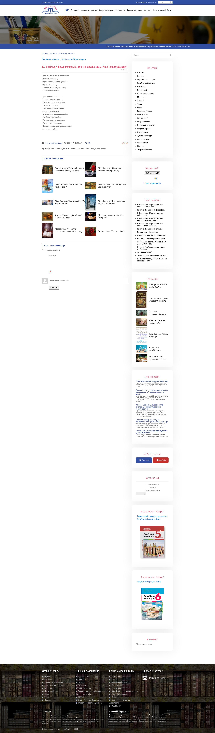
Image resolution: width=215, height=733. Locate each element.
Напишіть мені (157, 678)
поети (103, 149)
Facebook (145, 460)
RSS (146, 2)
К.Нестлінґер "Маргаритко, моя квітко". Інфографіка (150, 206)
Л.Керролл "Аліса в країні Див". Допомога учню (158, 287)
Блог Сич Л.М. (117, 685)
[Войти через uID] (50, 258)
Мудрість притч (79, 59)
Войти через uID (152, 173)
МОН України (83, 676)
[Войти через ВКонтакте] (50, 262)
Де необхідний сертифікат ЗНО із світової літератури (158, 359)
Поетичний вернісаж (67, 53)
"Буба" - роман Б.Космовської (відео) (153, 256)
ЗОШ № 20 (116, 706)
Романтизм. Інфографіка (147, 232)
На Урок (115, 679)
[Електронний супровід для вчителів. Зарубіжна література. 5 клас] (152, 542)
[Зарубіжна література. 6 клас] (152, 604)
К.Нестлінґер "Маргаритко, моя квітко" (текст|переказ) (150, 225)
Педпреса (82, 685)
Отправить (54, 287)
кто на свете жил (77, 149)
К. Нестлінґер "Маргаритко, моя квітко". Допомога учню (150, 219)
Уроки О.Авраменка (120, 694)
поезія (47, 149)
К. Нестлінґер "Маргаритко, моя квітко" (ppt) (150, 214)
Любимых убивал (92, 149)
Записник (50, 2)
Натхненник (116, 688)
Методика (74, 10)
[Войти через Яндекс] (50, 268)
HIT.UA (138, 493)
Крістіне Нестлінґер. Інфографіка (151, 210)
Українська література (89, 10)
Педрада (81, 682)
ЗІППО (81, 697)
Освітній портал (84, 688)
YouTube (162, 460)
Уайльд (66, 149)
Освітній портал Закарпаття (89, 700)
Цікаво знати (66, 59)
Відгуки (169, 10)
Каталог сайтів (159, 10)
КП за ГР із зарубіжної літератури (151, 235)
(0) (89, 143)
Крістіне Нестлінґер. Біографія (149, 229)
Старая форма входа (152, 183)
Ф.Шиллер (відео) (144, 252)
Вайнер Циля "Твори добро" (111, 231)
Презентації (131, 10)
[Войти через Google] (50, 272)
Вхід (62, 2)
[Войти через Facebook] (50, 265)
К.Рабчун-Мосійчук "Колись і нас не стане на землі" (152, 260)
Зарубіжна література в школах (125, 691)
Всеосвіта (116, 676)
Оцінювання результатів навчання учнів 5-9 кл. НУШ (151, 243)
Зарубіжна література (107, 10)
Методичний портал (120, 682)
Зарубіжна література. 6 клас (149, 582)
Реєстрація (57, 2)
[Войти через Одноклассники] (50, 275)
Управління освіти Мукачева (90, 703)
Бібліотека (121, 10)
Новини (47, 700)
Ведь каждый (56, 149)
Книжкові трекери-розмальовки (151, 239)
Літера (114, 697)
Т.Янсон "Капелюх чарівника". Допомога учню (157, 323)
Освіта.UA (82, 679)
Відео (140, 10)
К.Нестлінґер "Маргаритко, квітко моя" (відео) (151, 248)
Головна (44, 2)
